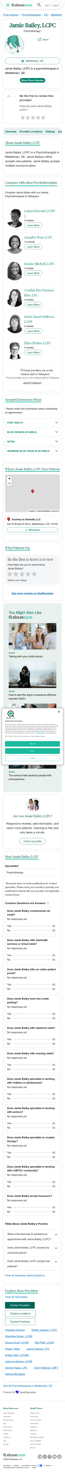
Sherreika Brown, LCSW (18, 1336)
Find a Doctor (10, 15)
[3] (32, 117)
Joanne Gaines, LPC (38, 1349)
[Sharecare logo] (32, 1455)
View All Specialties (16, 1297)
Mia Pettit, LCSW (44, 1342)
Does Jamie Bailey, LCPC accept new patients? (28, 1263)
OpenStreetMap (43, 511)
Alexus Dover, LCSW (17, 1342)
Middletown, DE (34, 61)
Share (46, 39)
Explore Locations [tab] (20, 1313)
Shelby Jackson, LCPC (44, 1330)
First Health (15, 422)
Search (39, 5)
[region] (32, 736)
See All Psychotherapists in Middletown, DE (27, 1386)
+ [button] (9, 479)
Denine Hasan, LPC (16, 1367)
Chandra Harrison (15, 1330)
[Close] (59, 711)
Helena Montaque (15, 1374)
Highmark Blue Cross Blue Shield (28, 451)
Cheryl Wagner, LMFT (46, 1367)
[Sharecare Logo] (22, 5)
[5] (43, 117)
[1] (22, 117)
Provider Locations (31, 131)
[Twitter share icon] (54, 1457)
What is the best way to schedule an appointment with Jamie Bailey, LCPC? (29, 1236)
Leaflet (31, 511)
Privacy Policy (40, 733)
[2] (27, 117)
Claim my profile (33, 841)
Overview (10, 131)
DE (46, 15)
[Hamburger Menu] (8, 5)
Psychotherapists (31, 15)
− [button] (9, 483)
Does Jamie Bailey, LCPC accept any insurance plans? (28, 1250)
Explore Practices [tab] (20, 1321)
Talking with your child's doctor (26, 656)
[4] (38, 117)
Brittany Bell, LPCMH (17, 1355)
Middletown (57, 15)
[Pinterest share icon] (59, 1457)
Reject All (32, 744)
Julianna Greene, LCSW (18, 1361)
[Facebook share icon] (39, 1457)
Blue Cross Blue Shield (22, 432)
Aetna (11, 441)
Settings (32, 758)
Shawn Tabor (12, 1349)
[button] (47, 903)
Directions (34, 529)
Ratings (50, 131)
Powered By (9, 1392)
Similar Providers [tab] (20, 1305)
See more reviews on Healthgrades (32, 593)
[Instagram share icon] (44, 1457)
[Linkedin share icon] (49, 1457)
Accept (32, 751)
